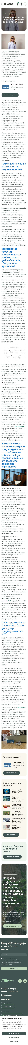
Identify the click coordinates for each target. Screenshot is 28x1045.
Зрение (11, 14)
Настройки (14, 1041)
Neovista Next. (6, 601)
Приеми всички (14, 1033)
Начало (5, 14)
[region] (14, 1030)
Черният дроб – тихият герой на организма (17, 791)
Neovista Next (20, 426)
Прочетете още (16, 794)
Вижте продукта (11, 773)
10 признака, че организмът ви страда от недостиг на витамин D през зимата (18, 807)
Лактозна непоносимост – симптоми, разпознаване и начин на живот (17, 828)
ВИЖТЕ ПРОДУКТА (10, 95)
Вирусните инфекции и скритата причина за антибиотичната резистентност (18, 800)
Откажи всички (14, 1037)
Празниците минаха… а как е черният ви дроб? (17, 813)
